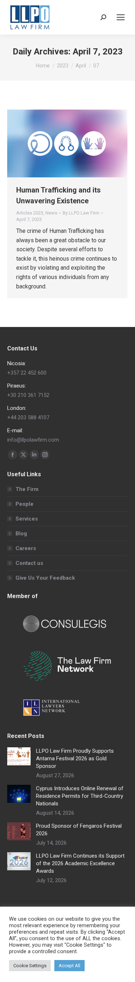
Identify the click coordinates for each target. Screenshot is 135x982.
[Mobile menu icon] (120, 17)
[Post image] (19, 756)
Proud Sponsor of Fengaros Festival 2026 (79, 830)
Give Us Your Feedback (45, 578)
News (51, 213)
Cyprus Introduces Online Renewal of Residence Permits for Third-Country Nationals (79, 796)
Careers (25, 548)
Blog (21, 533)
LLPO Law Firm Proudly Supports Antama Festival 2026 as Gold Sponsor (75, 758)
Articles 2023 (29, 213)
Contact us (29, 563)
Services (26, 519)
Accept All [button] (69, 965)
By (81, 213)
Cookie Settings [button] (29, 965)
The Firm (27, 489)
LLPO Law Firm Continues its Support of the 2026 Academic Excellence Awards (80, 863)
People (24, 504)
